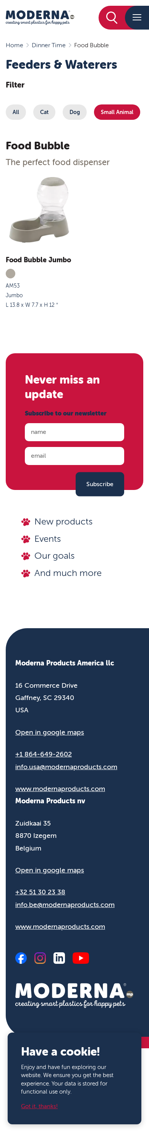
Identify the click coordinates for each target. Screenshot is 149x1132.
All (16, 112)
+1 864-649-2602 (43, 754)
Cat (44, 112)
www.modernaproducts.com (60, 789)
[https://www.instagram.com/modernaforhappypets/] (40, 958)
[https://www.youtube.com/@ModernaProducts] (81, 958)
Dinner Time (49, 45)
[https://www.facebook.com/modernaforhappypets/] (21, 958)
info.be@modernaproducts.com (65, 905)
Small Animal (117, 112)
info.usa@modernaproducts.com (66, 767)
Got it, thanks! (39, 1106)
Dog (75, 112)
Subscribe (99, 484)
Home (14, 45)
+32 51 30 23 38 (40, 892)
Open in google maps (49, 732)
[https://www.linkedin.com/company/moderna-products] (59, 958)
